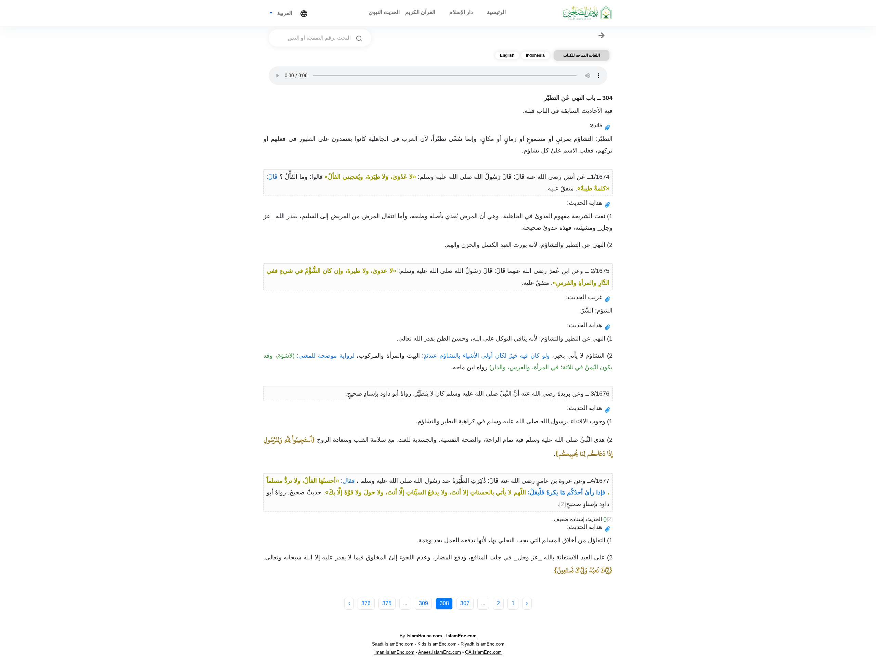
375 (386, 603)
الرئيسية (496, 12)
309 (423, 603)
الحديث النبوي (384, 12)
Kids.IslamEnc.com (436, 644)
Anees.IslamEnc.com (439, 652)
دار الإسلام (461, 12)
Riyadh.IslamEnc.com (482, 644)
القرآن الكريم (420, 12)
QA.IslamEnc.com (483, 652)
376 (366, 603)
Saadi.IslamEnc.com (392, 644)
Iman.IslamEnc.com (394, 652)
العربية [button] (284, 13)
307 (464, 603)
